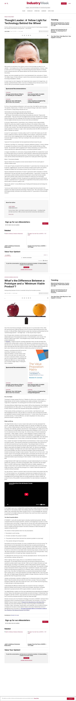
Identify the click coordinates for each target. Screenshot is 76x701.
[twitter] (26, 35)
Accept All (70, 698)
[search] (7, 3)
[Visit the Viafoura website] (45, 260)
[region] (26, 258)
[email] (30, 35)
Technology (30, 10)
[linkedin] (24, 35)
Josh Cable (7, 31)
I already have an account (26, 269)
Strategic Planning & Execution (11, 277)
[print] (47, 35)
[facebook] (22, 35)
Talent (23, 10)
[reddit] (28, 35)
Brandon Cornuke (15, 615)
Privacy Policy (36, 698)
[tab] (8, 255)
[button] (5, 3)
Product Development (9, 16)
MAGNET (8, 341)
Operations (37, 10)
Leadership (43, 10)
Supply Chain (51, 10)
